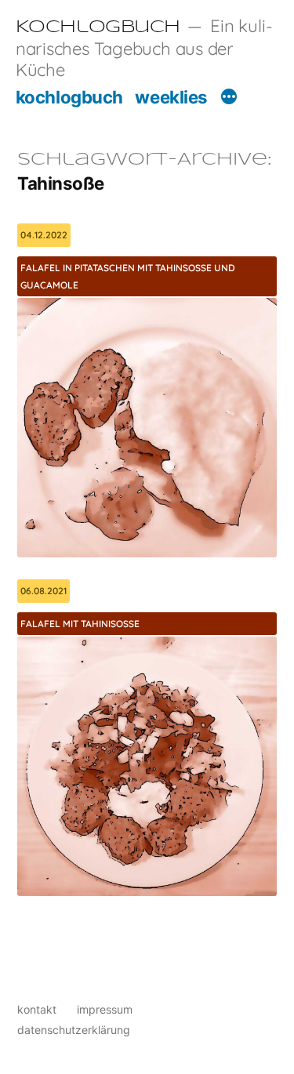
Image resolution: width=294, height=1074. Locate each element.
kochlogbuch (69, 96)
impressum (104, 1009)
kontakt (36, 1009)
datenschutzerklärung (73, 1029)
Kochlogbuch (98, 27)
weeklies (171, 96)
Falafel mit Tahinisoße (80, 624)
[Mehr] (229, 98)
